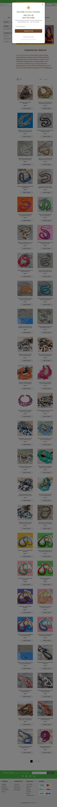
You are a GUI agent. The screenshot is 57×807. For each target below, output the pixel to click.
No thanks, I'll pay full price (28, 36)
